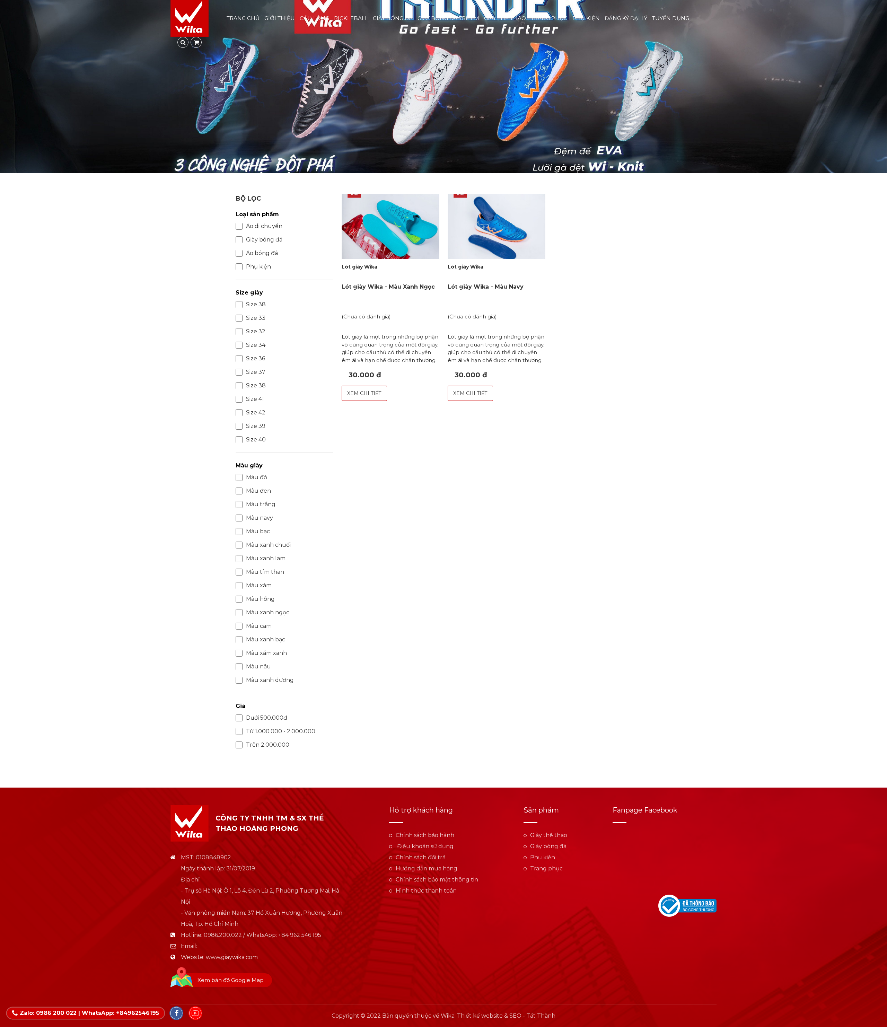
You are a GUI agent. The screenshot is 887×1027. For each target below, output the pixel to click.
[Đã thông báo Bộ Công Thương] (687, 905)
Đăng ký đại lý (626, 18)
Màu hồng (260, 599)
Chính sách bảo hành (425, 835)
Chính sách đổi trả (421, 857)
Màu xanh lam (266, 558)
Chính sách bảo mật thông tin (437, 879)
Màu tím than (265, 572)
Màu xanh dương (270, 680)
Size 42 (255, 412)
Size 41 (255, 399)
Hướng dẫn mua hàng (426, 868)
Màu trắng (260, 504)
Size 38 (256, 304)
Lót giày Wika (359, 267)
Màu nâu (258, 666)
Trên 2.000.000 (267, 744)
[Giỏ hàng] (196, 42)
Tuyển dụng (670, 18)
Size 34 (255, 345)
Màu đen (258, 491)
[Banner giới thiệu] (443, 86)
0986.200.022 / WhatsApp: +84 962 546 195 (262, 935)
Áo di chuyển (264, 226)
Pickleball (351, 18)
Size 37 (255, 372)
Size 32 (255, 331)
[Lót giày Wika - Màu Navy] (496, 226)
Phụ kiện (586, 18)
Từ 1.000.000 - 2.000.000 (280, 731)
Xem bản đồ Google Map (230, 980)
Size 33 (255, 318)
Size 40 (256, 439)
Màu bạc (258, 531)
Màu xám (259, 585)
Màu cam (259, 626)
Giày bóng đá (393, 18)
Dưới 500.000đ (266, 717)
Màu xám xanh (266, 653)
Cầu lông (314, 18)
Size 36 (255, 358)
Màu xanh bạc (265, 639)
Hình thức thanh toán (426, 890)
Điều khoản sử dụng (425, 846)
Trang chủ (243, 18)
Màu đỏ (256, 477)
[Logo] (189, 18)
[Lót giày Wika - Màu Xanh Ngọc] (390, 226)
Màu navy (259, 518)
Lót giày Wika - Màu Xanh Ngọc (388, 286)
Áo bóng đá (262, 253)
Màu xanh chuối (268, 545)
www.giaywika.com (232, 957)
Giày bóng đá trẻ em (448, 18)
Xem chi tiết (364, 393)
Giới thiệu (279, 18)
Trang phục (549, 18)
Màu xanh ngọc (267, 612)
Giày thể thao (505, 18)
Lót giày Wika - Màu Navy (486, 286)
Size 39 (255, 426)
